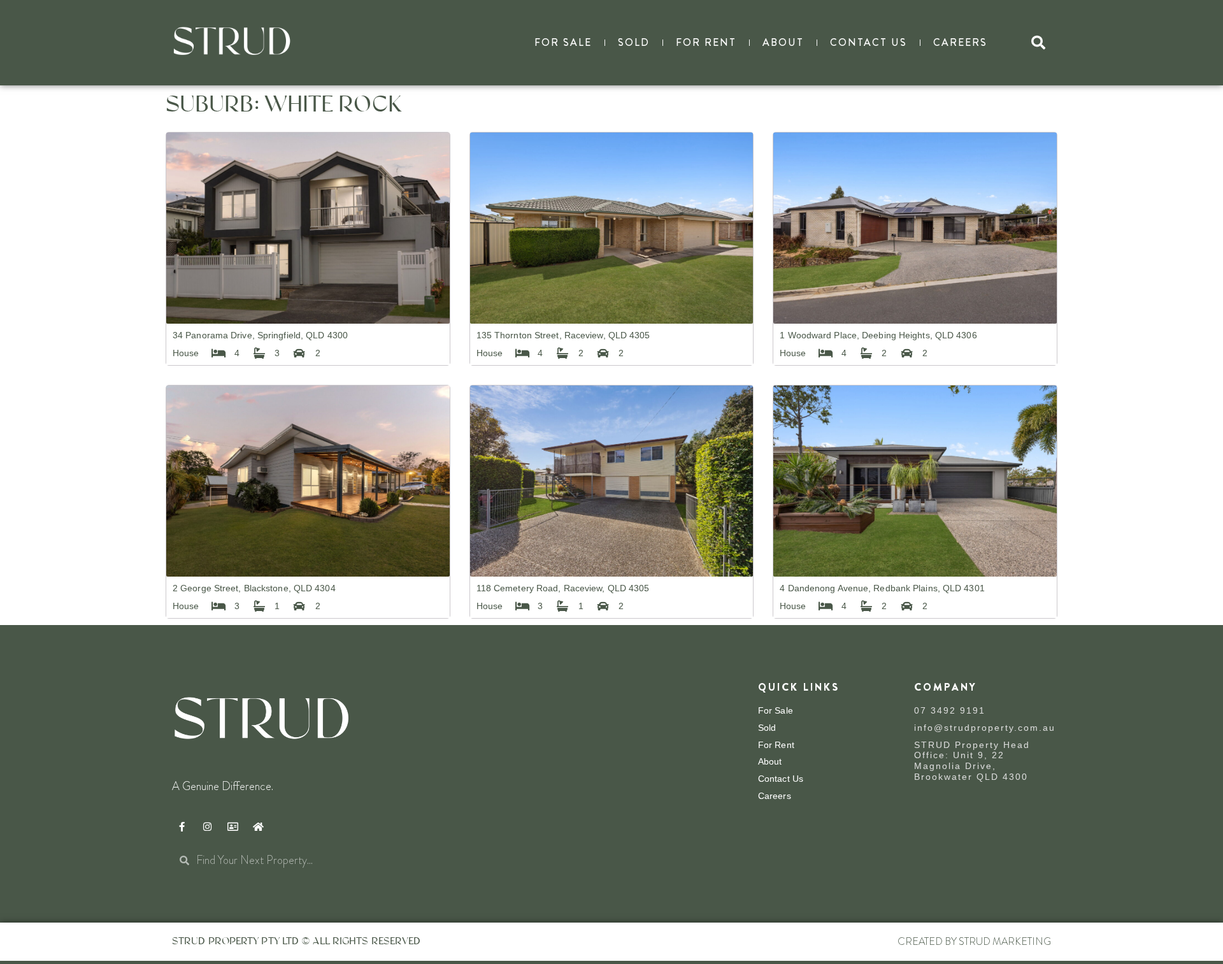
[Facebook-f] (181, 827)
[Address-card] (232, 827)
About (783, 42)
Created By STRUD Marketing (974, 941)
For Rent (706, 42)
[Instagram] (207, 827)
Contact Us (868, 42)
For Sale (563, 42)
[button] (1038, 42)
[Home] (258, 827)
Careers (960, 42)
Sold (634, 42)
